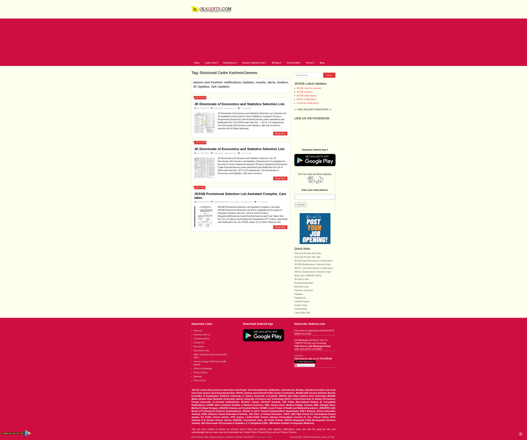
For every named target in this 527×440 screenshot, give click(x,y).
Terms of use (200, 380)
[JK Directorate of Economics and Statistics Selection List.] (204, 122)
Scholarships (300, 309)
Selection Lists (230, 108)
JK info (309, 63)
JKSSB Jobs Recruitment (308, 88)
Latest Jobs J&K (302, 312)
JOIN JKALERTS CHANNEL (308, 349)
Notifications (229, 63)
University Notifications (307, 103)
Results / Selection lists (254, 63)
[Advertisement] (263, 39)
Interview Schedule (303, 290)
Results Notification (303, 283)
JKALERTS (204, 108)
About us (198, 330)
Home (197, 63)
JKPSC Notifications (306, 99)
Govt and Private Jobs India (307, 253)
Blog (322, 63)
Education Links (201, 350)
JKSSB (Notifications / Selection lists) (312, 264)
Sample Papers (301, 301)
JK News (276, 63)
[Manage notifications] (520, 434)
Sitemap (198, 376)
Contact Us (199, 342)
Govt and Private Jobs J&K (307, 257)
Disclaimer (199, 346)
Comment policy (201, 338)
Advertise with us (202, 334)
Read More (280, 133)
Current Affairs (294, 63)
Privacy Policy (200, 372)
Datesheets (299, 298)
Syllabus (298, 294)
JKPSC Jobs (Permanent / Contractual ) (313, 268)
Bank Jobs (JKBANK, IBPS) (308, 275)
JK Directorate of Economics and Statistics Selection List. (239, 104)
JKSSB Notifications (306, 95)
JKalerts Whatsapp (203, 368)
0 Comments (246, 108)
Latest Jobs (210, 63)
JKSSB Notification (221, 202)
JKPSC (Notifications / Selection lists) (312, 272)
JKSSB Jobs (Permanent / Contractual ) (313, 261)
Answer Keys (300, 305)
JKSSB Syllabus (304, 92)
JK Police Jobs (301, 279)
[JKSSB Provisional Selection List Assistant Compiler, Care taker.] (204, 216)
